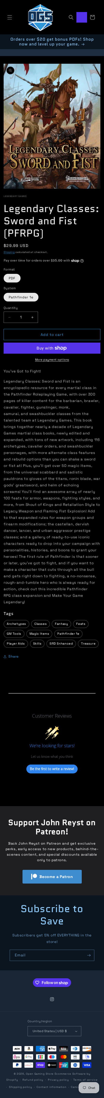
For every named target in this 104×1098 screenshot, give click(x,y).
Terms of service (85, 1079)
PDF (12, 278)
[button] (9, 17)
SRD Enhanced (61, 643)
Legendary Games (15, 196)
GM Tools (14, 634)
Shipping (9, 252)
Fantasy (61, 624)
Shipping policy (20, 1087)
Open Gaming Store (40, 1073)
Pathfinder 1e (21, 297)
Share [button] (13, 656)
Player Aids (16, 643)
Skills (37, 643)
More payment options (52, 360)
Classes (40, 624)
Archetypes (16, 624)
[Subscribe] (88, 955)
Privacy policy (58, 1079)
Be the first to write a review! (52, 768)
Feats (80, 624)
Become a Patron (56, 876)
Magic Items (39, 634)
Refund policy (32, 1079)
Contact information (51, 1087)
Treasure (88, 643)
